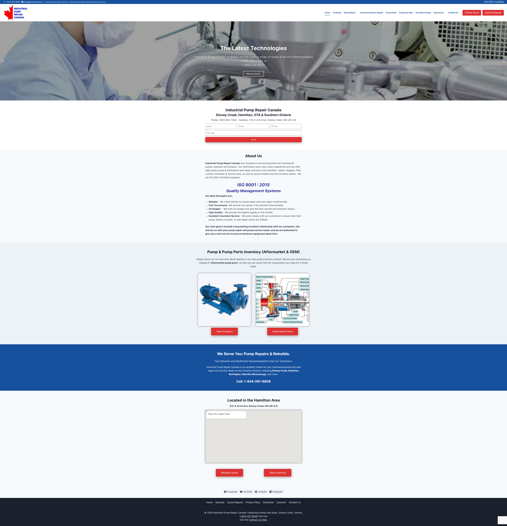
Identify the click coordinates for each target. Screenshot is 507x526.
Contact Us (295, 502)
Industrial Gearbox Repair (371, 12)
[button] (3, 61)
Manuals (219, 502)
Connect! (281, 502)
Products (337, 12)
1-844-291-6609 (249, 516)
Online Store (472, 12)
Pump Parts (391, 12)
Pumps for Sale (406, 12)
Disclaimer (268, 502)
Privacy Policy (253, 502)
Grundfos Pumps (423, 12)
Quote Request (493, 12)
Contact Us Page (258, 519)
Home (327, 12)
